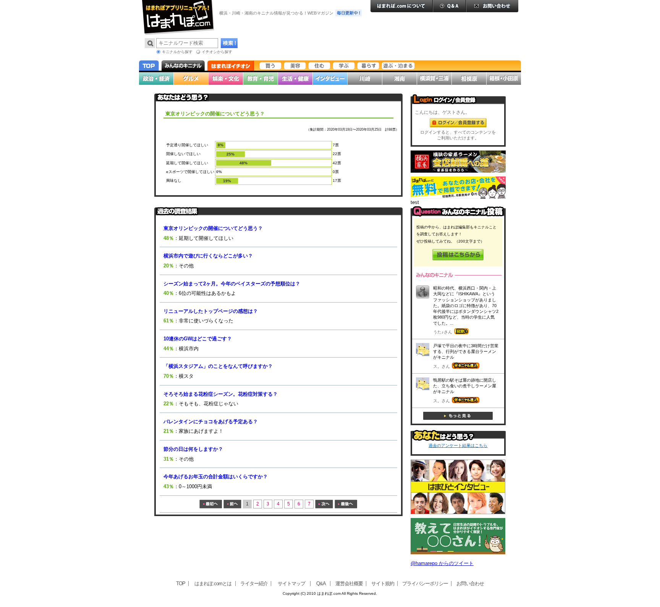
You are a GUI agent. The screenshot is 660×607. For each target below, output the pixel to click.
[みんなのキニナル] (458, 215)
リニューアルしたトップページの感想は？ (210, 311)
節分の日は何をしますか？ (193, 449)
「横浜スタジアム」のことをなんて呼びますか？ (218, 366)
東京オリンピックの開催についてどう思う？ (213, 228)
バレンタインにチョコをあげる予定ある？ (210, 421)
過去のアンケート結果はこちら (458, 445)
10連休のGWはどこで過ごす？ (197, 339)
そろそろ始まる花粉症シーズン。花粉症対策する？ (220, 394)
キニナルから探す (177, 52)
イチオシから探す (217, 52)
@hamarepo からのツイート (442, 563)
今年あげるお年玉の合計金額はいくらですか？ (215, 476)
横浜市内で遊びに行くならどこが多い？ (208, 256)
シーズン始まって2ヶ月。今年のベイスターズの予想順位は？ (231, 284)
